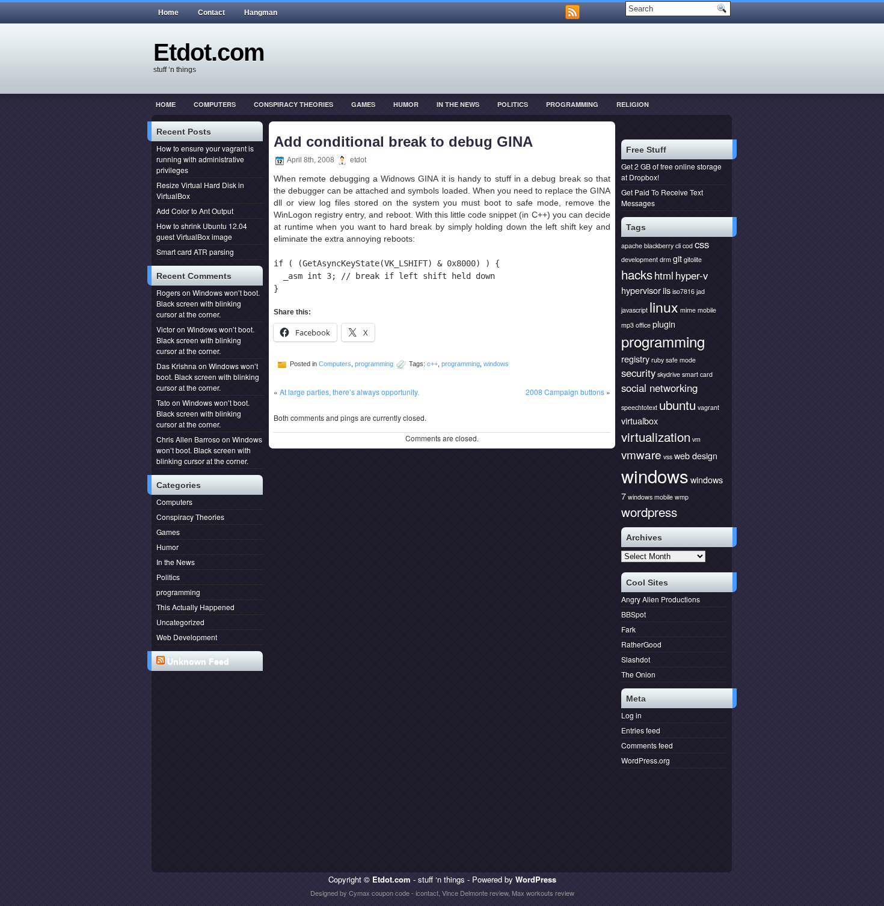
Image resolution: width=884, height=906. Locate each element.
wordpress (649, 512)
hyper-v (691, 275)
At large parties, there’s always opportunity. (349, 392)
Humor (406, 104)
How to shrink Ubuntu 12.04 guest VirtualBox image (201, 231)
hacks (636, 274)
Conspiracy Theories (293, 104)
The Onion (638, 674)
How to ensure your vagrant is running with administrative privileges (205, 159)
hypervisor (641, 290)
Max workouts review (543, 893)
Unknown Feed (198, 661)
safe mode (681, 359)
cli (678, 245)
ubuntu (677, 405)
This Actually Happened (195, 607)
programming (572, 104)
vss (667, 456)
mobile (707, 309)
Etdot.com (209, 52)
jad (700, 291)
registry (635, 358)
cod (688, 245)
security (638, 373)
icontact (427, 893)
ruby (657, 359)
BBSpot (633, 614)
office (643, 324)
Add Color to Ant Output (194, 211)
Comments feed (647, 745)
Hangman (260, 12)
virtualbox (639, 420)
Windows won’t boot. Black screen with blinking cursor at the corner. (208, 303)
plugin (663, 323)
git (677, 258)
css (702, 244)
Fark (628, 629)
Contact (211, 12)
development (639, 259)
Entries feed (640, 730)
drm (665, 259)
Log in (631, 715)
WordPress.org (645, 760)
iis (667, 290)
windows (496, 363)
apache (631, 245)
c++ (432, 363)
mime (688, 309)
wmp (682, 496)
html (664, 275)
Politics (512, 104)
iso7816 (683, 291)
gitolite (693, 259)
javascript (634, 309)
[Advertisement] (209, 720)
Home (168, 12)
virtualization (655, 436)
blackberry (659, 245)
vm (696, 439)
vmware (641, 454)
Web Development (186, 637)
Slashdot (635, 659)
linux (663, 306)
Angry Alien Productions (660, 599)
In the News (458, 104)
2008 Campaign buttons (565, 392)
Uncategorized (180, 622)
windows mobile (650, 496)
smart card (697, 374)
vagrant (708, 407)
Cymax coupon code (379, 893)
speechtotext (639, 407)
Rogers (168, 292)
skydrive (668, 374)
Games (363, 104)
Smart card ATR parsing (195, 251)
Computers (215, 104)
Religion (632, 104)
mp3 (627, 324)
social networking (659, 388)
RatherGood (641, 644)
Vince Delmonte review (475, 893)
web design (695, 455)
